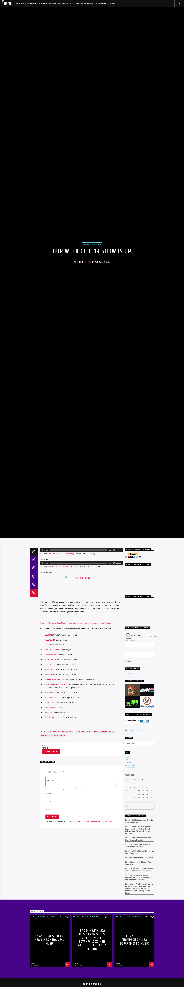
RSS (50, 563)
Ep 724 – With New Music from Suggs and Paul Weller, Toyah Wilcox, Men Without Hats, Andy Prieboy (138, 833)
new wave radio (58, 739)
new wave (45, 739)
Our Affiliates (88, 3)
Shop (113, 3)
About (54, 3)
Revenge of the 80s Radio (27, 3)
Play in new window (55, 557)
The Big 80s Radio (52, 653)
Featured (86, 246)
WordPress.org (130, 772)
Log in (127, 763)
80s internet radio (84, 736)
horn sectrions (100, 736)
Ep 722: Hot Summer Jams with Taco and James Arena (138, 849)
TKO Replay (49, 721)
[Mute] (114, 554)
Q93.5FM (48, 639)
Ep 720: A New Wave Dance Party (139, 861)
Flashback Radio (51, 658)
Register (128, 761)
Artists (33, 920)
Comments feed (130, 769)
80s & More (49, 711)
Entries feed (129, 766)
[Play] (43, 554)
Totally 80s (49, 663)
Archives (44, 3)
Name (127, 655)
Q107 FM (48, 648)
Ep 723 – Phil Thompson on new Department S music (138, 842)
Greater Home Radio (53, 683)
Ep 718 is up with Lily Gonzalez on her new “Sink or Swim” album (139, 873)
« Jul (126, 810)
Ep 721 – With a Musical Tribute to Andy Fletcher (139, 856)
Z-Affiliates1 (102, 3)
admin (88, 264)
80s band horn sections (63, 736)
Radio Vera (49, 716)
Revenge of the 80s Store (70, 3)
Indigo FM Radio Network (55, 688)
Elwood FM (49, 696)
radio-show (96, 246)
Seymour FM (50, 678)
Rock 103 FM (50, 644)
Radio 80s (48, 673)
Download (69, 557)
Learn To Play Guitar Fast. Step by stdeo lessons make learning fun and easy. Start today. (76, 627)
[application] (81, 554)
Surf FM (48, 668)
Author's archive (51, 755)
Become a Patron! (131, 677)
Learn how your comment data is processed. (94, 825)
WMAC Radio (50, 706)
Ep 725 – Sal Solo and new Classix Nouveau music (139, 825)
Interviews (51, 920)
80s (50, 736)
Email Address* (130, 644)
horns (112, 736)
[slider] (118, 554)
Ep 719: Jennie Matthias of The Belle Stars (138, 867)
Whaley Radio (50, 701)
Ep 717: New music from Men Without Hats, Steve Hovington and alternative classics (138, 881)
